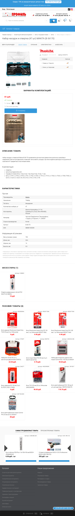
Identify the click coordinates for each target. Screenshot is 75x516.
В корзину (21, 111)
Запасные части (6, 506)
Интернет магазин (62, 14)
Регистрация (10, 9)
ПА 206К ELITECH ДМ (53, 2)
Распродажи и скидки (43, 478)
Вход (3, 9)
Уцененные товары (43, 485)
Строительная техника (8, 485)
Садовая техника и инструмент (10, 488)
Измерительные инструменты (10, 478)
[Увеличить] (18, 64)
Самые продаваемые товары (26, 431)
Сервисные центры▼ (42, 14)
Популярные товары (43, 475)
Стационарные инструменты (10, 482)
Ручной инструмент (7, 500)
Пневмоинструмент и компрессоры (12, 491)
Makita (27, 197)
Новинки (40, 472)
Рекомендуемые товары (44, 482)
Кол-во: (9, 103)
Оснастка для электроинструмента (11, 472)
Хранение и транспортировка (10, 494)
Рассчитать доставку (12, 106)
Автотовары (5, 503)
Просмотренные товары (50, 431)
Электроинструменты (8, 475)
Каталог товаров (12, 29)
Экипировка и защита (8, 497)
